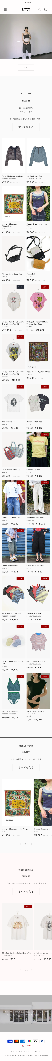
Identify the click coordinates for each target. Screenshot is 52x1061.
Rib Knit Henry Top (34, 176)
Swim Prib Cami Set (10, 711)
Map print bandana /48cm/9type (9, 225)
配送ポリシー (32, 1055)
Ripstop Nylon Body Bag (12, 274)
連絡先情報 (44, 1055)
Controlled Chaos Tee (11, 518)
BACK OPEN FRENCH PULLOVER (35, 712)
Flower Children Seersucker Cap (13, 662)
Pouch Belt (31, 274)
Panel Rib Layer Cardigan (12, 176)
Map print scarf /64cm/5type (38, 372)
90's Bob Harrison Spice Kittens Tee (16, 953)
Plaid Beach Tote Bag (11, 470)
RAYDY (20, 1051)
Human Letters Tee (34, 422)
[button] (5, 9)
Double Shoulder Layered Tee (37, 225)
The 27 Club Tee (8, 422)
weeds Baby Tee (33, 470)
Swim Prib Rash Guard (36, 661)
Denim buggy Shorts (10, 565)
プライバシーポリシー (33, 1051)
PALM (26, 67)
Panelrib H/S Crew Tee (11, 613)
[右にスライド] (32, 844)
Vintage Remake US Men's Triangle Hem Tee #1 (37, 323)
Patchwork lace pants (35, 518)
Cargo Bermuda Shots (35, 565)
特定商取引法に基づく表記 (16, 1055)
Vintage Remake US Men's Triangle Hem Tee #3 (13, 323)
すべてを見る (26, 127)
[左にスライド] (20, 844)
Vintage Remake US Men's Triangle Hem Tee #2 (13, 373)
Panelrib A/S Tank (34, 613)
